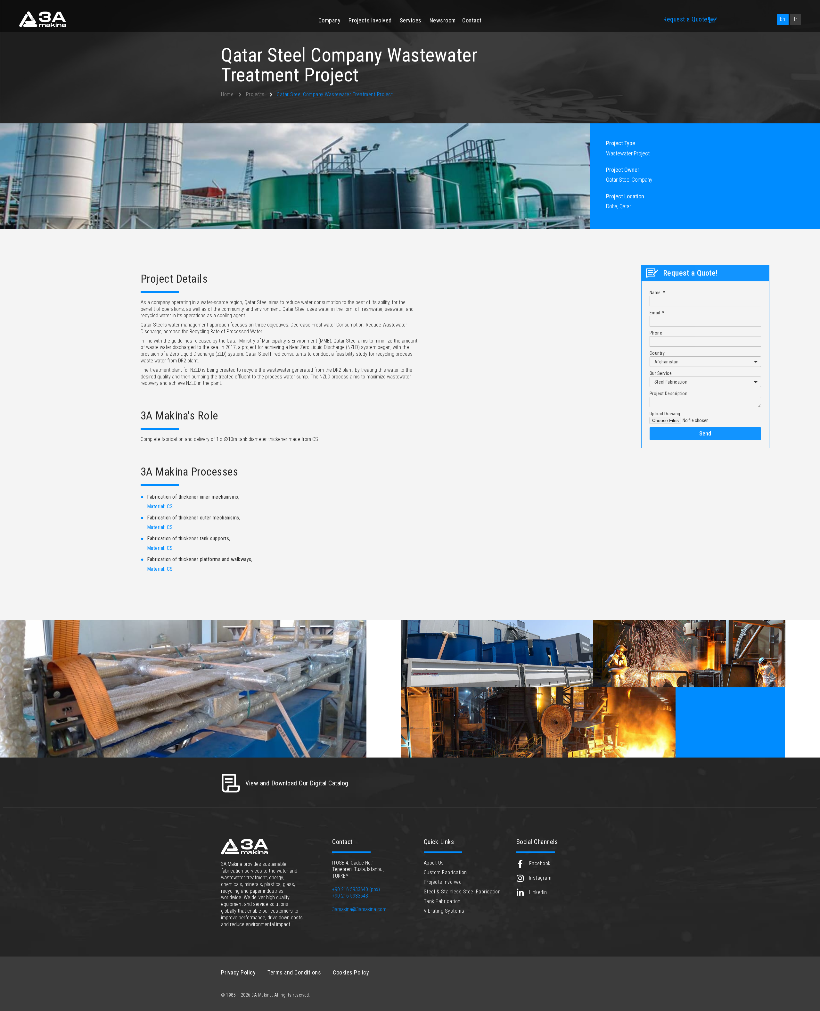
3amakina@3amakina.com (359, 909)
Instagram (540, 878)
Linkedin (538, 892)
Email (655, 312)
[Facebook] (520, 864)
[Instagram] (520, 878)
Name (656, 292)
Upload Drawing (665, 413)
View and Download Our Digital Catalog (296, 783)
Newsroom (443, 20)
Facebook (540, 863)
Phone (656, 333)
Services (411, 20)
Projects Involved (370, 20)
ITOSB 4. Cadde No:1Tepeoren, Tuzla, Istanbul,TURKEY (358, 869)
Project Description (669, 393)
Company (329, 20)
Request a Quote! (686, 19)
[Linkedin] (520, 893)
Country (657, 353)
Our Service (661, 373)
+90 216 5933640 (350, 889)
